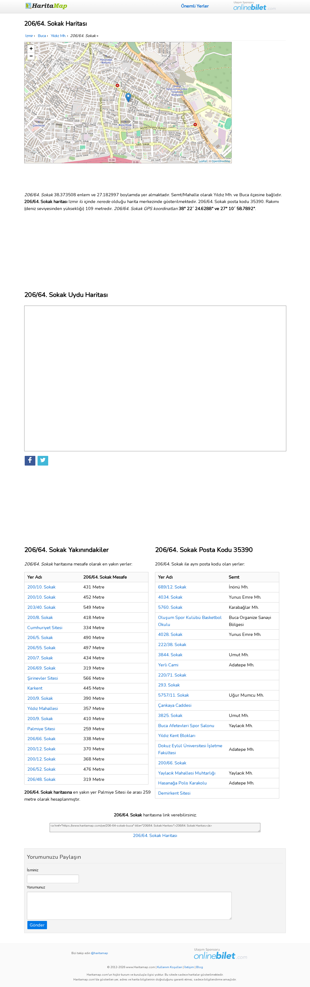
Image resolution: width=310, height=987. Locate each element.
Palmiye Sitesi (41, 729)
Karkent (34, 688)
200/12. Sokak (41, 749)
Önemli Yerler (195, 6)
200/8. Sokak (40, 617)
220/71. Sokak (172, 675)
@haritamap (99, 953)
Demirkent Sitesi (174, 793)
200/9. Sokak (40, 698)
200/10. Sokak (41, 587)
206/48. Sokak (41, 779)
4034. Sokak (170, 597)
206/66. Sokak (41, 739)
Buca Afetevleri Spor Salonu (186, 726)
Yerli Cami (168, 665)
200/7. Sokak (40, 658)
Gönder (37, 925)
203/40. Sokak (41, 607)
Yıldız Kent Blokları (176, 735)
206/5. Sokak (40, 637)
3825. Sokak (170, 715)
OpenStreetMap (221, 161)
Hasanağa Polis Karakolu (182, 783)
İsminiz (33, 870)
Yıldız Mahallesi (42, 708)
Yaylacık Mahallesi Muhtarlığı (186, 773)
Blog (199, 967)
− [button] (31, 56)
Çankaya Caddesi (174, 705)
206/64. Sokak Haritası (155, 835)
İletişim (189, 967)
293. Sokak (169, 685)
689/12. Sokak (172, 587)
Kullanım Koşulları (169, 967)
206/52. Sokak (41, 769)
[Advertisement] (260, 114)
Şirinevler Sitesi (42, 678)
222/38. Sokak (172, 645)
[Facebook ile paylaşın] (30, 461)
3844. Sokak (170, 655)
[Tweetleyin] (43, 461)
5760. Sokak (170, 607)
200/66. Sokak (172, 763)
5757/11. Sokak (173, 695)
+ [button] (31, 48)
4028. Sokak (170, 634)
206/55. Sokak (41, 648)
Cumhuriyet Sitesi (44, 628)
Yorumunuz (36, 887)
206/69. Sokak (41, 668)
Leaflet (203, 161)
